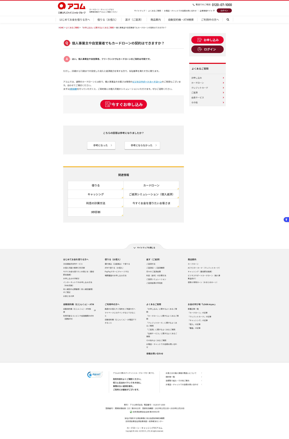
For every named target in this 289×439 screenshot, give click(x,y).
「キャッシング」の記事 (198, 320)
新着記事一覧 (193, 309)
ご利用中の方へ (112, 304)
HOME (61, 27)
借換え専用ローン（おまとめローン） (203, 282)
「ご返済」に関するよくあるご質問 (160, 329)
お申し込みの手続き (71, 278)
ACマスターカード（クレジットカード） (204, 267)
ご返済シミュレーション (156, 279)
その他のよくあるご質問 (156, 340)
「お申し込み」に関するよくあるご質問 (97, 27)
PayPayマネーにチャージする (117, 271)
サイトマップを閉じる (146, 247)
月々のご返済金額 (153, 271)
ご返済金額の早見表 (154, 283)
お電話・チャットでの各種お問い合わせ (180, 10)
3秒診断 (73, 88)
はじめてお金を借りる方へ (76, 259)
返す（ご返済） (153, 259)
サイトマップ (139, 10)
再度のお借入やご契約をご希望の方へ (120, 309)
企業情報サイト (206, 10)
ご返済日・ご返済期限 (155, 267)
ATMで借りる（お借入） (114, 267)
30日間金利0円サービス (73, 263)
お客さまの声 (68, 296)
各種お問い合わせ (154, 353)
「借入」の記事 (194, 324)
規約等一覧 (170, 376)
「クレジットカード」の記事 (199, 316)
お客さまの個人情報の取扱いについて (181, 373)
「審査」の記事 (194, 328)
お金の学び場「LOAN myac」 (202, 304)
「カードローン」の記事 (198, 312)
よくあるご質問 (154, 10)
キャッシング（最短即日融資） (200, 271)
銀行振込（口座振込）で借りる (117, 263)
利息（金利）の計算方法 (156, 275)
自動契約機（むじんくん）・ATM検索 (77, 310)
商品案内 (192, 259)
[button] (95, 375)
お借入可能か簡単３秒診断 (74, 267)
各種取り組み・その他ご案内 (177, 380)
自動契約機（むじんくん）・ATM (78, 304)
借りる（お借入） (113, 259)
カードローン (193, 263)
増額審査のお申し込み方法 (115, 275)
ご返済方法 (150, 263)
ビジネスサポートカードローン (147, 81)
